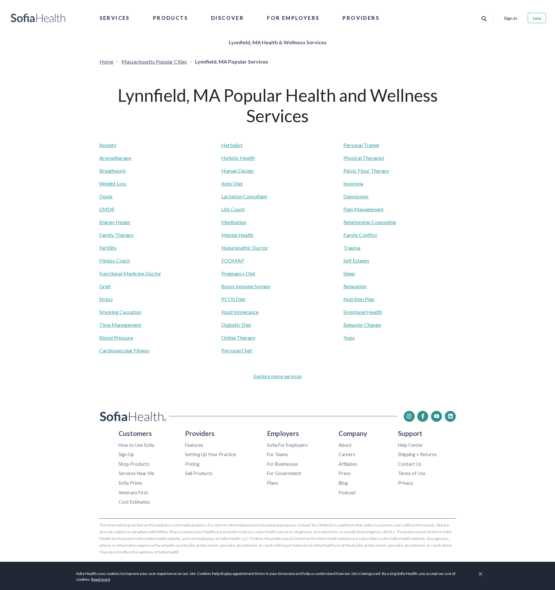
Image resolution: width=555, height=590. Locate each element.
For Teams (277, 454)
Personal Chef (236, 350)
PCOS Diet (233, 299)
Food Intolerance (240, 312)
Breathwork (112, 171)
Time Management (120, 325)
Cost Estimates (134, 502)
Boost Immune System (245, 286)
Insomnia (353, 183)
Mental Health (237, 235)
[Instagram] (409, 416)
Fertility (108, 248)
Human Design (237, 171)
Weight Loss (113, 183)
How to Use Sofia (136, 445)
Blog (343, 483)
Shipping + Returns (417, 454)
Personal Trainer (361, 145)
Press (345, 473)
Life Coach (233, 209)
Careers (347, 454)
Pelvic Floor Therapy (366, 171)
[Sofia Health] (38, 18)
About (345, 445)
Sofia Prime (130, 483)
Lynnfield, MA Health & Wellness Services (278, 42)
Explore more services (277, 376)
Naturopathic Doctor (244, 248)
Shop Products (134, 464)
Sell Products (199, 473)
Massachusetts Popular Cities (154, 61)
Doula (105, 196)
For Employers (293, 18)
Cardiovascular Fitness (124, 350)
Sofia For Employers (287, 445)
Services (115, 18)
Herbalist (231, 145)
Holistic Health (238, 158)
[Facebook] (422, 416)
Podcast (347, 492)
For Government (284, 473)
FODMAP (232, 260)
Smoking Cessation (120, 312)
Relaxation (355, 286)
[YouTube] (436, 416)
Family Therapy (116, 235)
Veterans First (133, 492)
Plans (272, 483)
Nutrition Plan (358, 299)
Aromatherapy (115, 158)
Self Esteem (356, 260)
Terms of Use (412, 473)
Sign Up (126, 454)
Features (194, 445)
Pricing (192, 464)
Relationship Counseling (369, 222)
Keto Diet (232, 183)
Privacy (405, 483)
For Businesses (282, 464)
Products (170, 18)
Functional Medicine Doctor (130, 273)
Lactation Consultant (244, 196)
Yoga (349, 337)
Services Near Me (136, 473)
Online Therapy (238, 337)
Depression (355, 196)
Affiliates (348, 464)
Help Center (410, 445)
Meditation (233, 222)
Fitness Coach (114, 260)
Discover (227, 18)
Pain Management (363, 209)
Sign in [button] (510, 18)
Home (106, 61)
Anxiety (107, 145)
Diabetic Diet (236, 325)
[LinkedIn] (450, 416)
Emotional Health (362, 312)
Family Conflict (360, 235)
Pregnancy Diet (238, 273)
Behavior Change (362, 325)
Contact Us (409, 464)
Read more (100, 579)
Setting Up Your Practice (210, 454)
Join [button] (537, 18)
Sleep (349, 273)
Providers (360, 18)
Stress (106, 299)
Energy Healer (115, 222)
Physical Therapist (363, 158)
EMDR (106, 209)
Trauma (351, 248)
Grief (105, 286)
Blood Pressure (116, 337)
